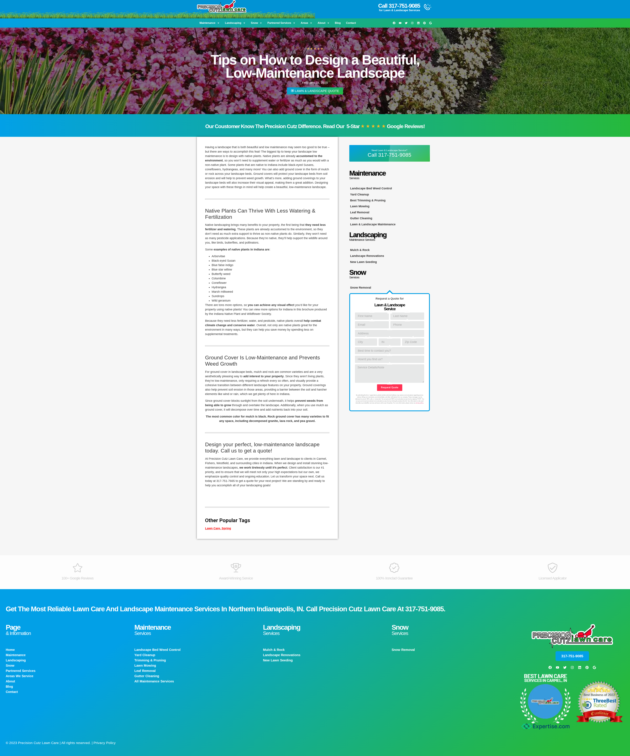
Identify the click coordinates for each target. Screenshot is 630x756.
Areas (304, 23)
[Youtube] (400, 23)
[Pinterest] (424, 23)
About (321, 23)
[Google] (430, 23)
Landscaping (233, 23)
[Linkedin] (418, 23)
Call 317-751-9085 (399, 5)
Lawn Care (212, 528)
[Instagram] (412, 23)
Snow (254, 23)
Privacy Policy (105, 743)
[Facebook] (394, 23)
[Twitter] (406, 23)
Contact (351, 23)
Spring (226, 528)
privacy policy (419, 403)
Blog (338, 23)
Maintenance (207, 23)
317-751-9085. (425, 609)
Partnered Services (279, 23)
